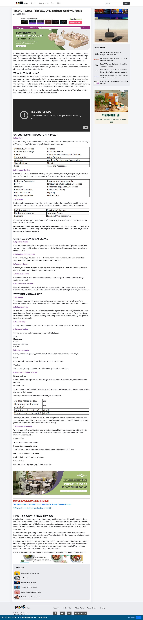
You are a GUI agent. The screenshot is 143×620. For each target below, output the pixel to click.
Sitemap (102, 608)
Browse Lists (43, 3)
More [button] (59, 3)
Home (33, 3)
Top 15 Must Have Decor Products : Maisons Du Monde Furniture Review (42, 504)
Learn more (131, 617)
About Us (56, 608)
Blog (52, 3)
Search (126, 3)
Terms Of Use (91, 608)
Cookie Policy (67, 608)
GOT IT (139, 617)
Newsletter (81, 613)
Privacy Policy (79, 608)
